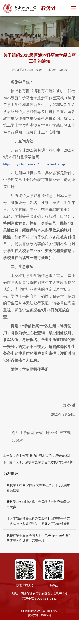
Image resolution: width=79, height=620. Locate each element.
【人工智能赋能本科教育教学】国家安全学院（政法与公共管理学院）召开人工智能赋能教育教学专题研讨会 (38, 523)
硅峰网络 (46, 615)
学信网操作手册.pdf (39, 433)
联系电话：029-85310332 (39, 598)
